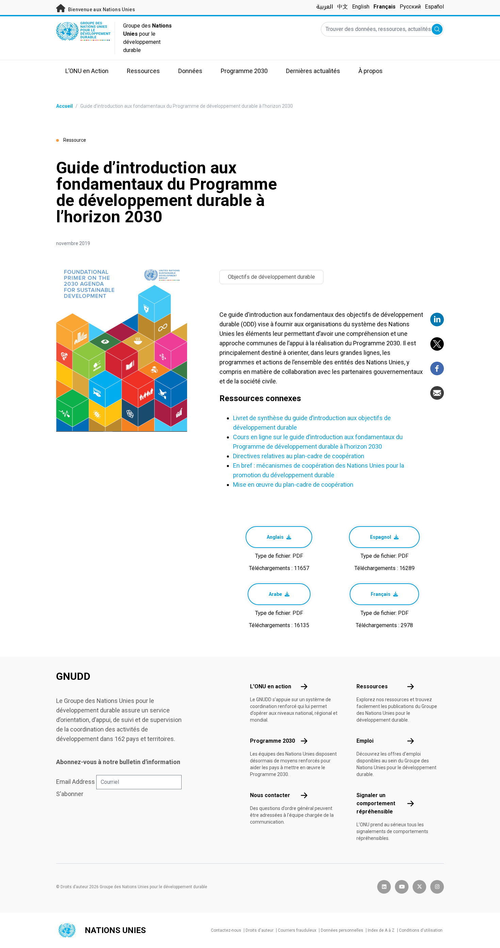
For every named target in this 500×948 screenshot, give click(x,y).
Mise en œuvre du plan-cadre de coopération (293, 484)
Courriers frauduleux (297, 930)
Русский (410, 6)
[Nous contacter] (304, 795)
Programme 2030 (272, 741)
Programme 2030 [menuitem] (244, 70)
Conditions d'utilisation (421, 930)
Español (434, 6)
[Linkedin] (437, 319)
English (360, 6)
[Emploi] (410, 741)
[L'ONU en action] (304, 687)
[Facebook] (437, 368)
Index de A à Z (381, 930)
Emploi (364, 741)
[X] (437, 344)
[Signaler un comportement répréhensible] (410, 803)
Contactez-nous (226, 930)
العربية (324, 6)
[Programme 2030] (304, 741)
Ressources (372, 686)
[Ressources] (410, 687)
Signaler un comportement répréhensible (375, 803)
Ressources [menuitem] (143, 70)
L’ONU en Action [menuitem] (87, 70)
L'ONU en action (270, 686)
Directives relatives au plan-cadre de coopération (298, 456)
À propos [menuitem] (371, 70)
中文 (342, 6)
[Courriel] (437, 393)
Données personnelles (342, 930)
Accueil (64, 106)
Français (384, 6)
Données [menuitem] (190, 70)
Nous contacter (270, 795)
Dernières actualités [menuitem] (313, 70)
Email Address (75, 781)
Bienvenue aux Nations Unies (101, 9)
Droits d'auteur (259, 930)
